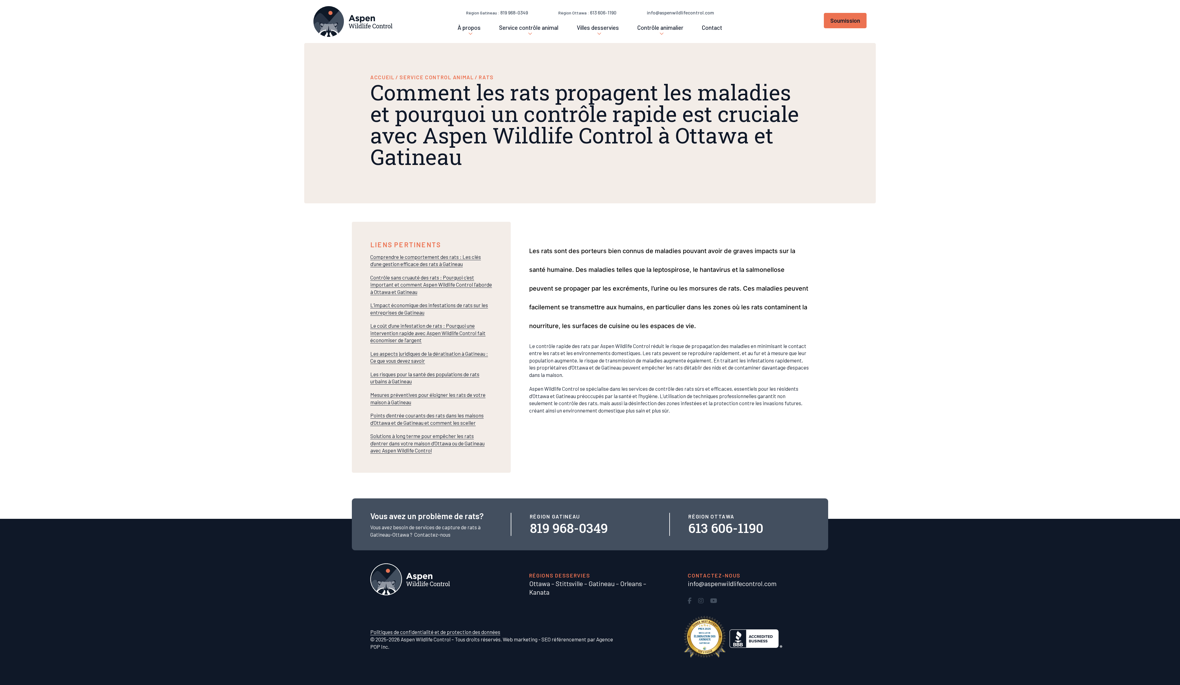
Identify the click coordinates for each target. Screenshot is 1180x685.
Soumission (845, 20)
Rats (486, 77)
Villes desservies (598, 27)
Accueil (382, 77)
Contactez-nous (432, 534)
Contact (712, 27)
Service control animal (436, 77)
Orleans (631, 583)
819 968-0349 (514, 13)
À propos (469, 27)
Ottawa (539, 583)
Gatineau (601, 583)
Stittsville (569, 583)
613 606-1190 (603, 13)
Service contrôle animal (528, 27)
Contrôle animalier (660, 27)
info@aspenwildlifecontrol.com (680, 13)
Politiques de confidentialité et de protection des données (435, 632)
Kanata (539, 592)
